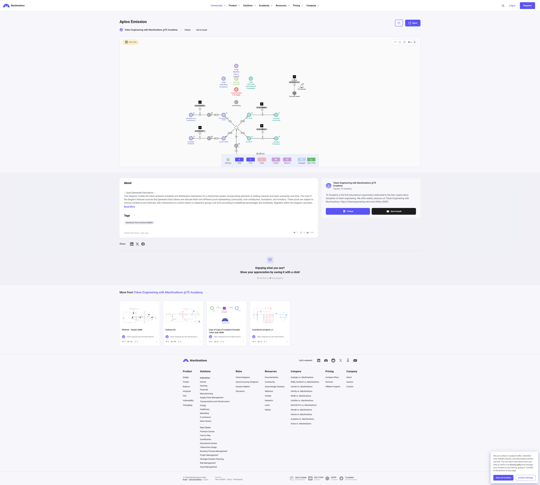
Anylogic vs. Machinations (302, 377)
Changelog (187, 405)
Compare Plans (332, 377)
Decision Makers (243, 386)
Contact (349, 386)
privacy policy (515, 465)
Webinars (269, 391)
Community (270, 382)
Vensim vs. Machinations (301, 386)
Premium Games (207, 431)
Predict (186, 382)
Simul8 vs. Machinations (301, 410)
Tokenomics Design (208, 447)
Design (186, 377)
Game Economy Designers (247, 382)
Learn (267, 405)
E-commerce (205, 417)
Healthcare (205, 409)
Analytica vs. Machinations (302, 419)
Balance (186, 386)
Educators (240, 391)
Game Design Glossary (274, 386)
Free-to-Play (205, 435)
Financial (204, 390)
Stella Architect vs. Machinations (305, 382)
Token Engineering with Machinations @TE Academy (151, 30)
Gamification (205, 439)
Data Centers (205, 421)
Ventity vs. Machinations (301, 391)
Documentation (271, 377)
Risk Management (208, 463)
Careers (349, 382)
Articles (268, 396)
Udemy (268, 410)
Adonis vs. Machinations (301, 414)
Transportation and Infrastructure (215, 401)
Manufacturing (206, 393)
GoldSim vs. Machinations (302, 400)
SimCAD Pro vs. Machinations (304, 405)
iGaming (203, 386)
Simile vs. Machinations (301, 396)
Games (203, 382)
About (349, 377)
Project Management (209, 455)
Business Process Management (213, 451)
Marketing (204, 413)
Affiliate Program (332, 386)
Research (269, 400)
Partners (329, 382)
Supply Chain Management (211, 397)
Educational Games (208, 443)
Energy (203, 405)
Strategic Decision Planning (212, 459)
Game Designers (243, 377)
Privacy (185, 479)
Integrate (187, 391)
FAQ (184, 396)
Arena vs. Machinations (301, 424)
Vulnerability (188, 400)
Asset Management (208, 467)
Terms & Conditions (195, 479)
